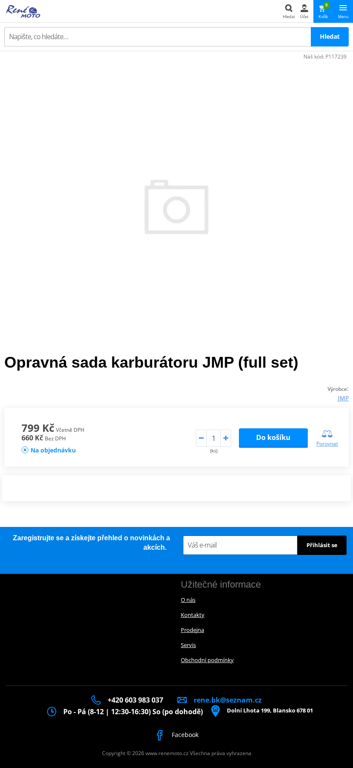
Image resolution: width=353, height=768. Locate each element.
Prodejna (192, 630)
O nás (188, 600)
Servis (188, 645)
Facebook (184, 735)
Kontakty (192, 615)
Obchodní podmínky (207, 660)
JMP (343, 398)
